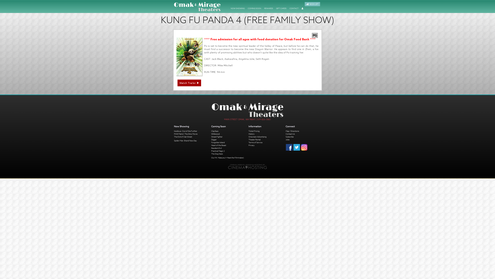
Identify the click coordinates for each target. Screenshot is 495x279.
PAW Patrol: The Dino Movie (185, 134)
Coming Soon (254, 8)
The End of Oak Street (183, 136)
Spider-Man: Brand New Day (185, 140)
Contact (294, 8)
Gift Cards (281, 8)
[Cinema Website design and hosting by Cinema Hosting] (247, 166)
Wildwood (215, 134)
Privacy (252, 145)
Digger (214, 139)
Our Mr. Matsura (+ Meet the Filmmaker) (227, 157)
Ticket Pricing (254, 131)
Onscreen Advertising (257, 136)
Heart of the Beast (218, 145)
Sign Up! (314, 4)
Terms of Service (255, 142)
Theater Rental (255, 139)
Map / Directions (292, 131)
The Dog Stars (217, 154)
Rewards (268, 8)
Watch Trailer (188, 83)
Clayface (214, 131)
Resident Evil (216, 148)
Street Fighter (216, 136)
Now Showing (238, 8)
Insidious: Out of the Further (185, 131)
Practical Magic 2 (218, 151)
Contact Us (290, 134)
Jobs (288, 139)
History (252, 134)
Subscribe (290, 136)
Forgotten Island (218, 142)
